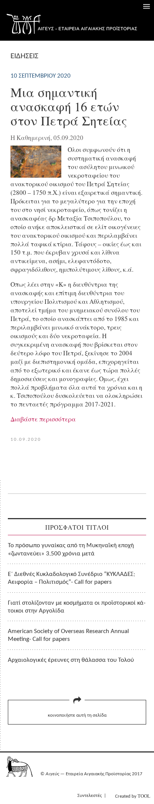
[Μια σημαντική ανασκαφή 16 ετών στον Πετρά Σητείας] (35, 175)
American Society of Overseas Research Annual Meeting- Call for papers (68, 635)
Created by (132, 795)
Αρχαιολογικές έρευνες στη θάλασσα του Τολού (71, 660)
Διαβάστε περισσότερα (43, 419)
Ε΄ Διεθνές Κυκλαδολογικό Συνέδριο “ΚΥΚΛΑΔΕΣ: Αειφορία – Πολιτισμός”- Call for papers (71, 578)
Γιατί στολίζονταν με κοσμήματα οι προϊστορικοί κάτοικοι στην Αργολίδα (76, 607)
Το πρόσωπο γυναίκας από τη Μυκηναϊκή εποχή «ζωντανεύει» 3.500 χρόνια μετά (71, 549)
